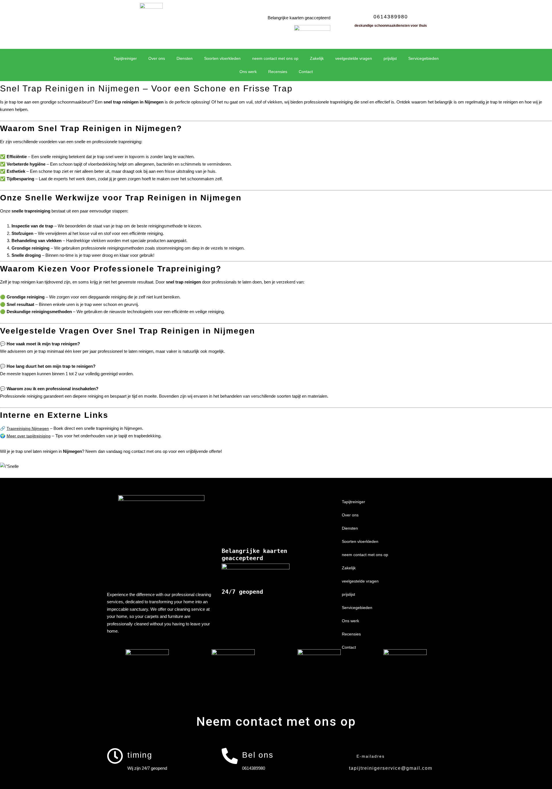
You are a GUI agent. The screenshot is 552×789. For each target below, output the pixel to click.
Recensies (277, 71)
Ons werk (248, 71)
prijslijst (390, 58)
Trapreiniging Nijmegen (28, 428)
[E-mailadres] (344, 756)
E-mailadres (370, 756)
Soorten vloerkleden (222, 58)
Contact (306, 71)
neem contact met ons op (275, 58)
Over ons (156, 58)
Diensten (185, 58)
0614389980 (390, 17)
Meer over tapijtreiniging (29, 436)
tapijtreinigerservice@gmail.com (390, 768)
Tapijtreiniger (125, 58)
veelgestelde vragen (353, 58)
